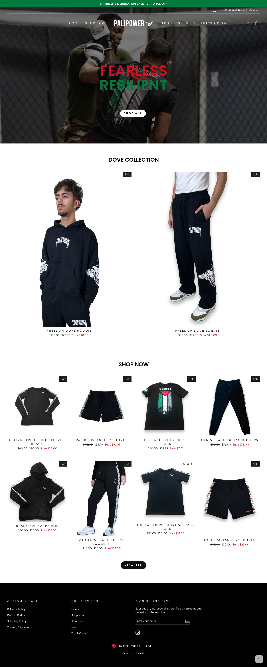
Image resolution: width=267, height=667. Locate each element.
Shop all (133, 113)
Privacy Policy (16, 609)
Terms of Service (18, 627)
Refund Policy (16, 615)
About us (171, 23)
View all (134, 565)
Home (74, 23)
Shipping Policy (17, 621)
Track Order (214, 23)
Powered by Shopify (133, 652)
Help (190, 23)
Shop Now (95, 23)
